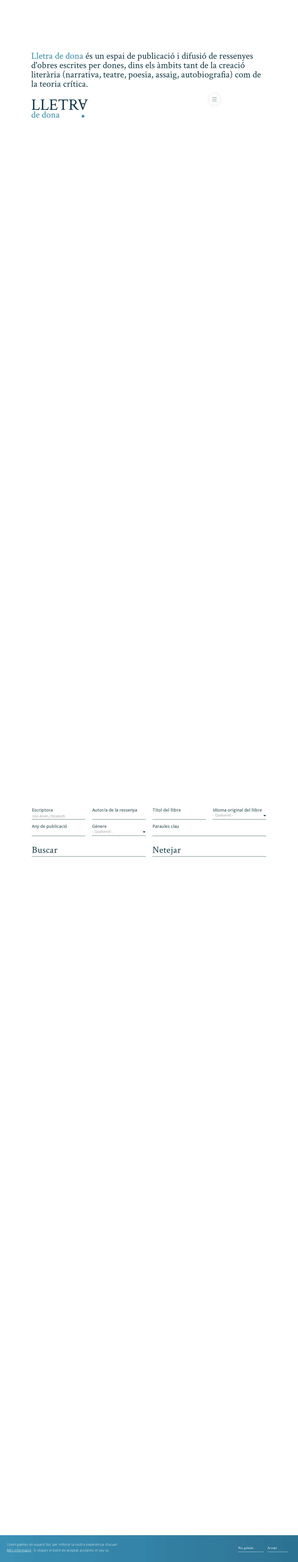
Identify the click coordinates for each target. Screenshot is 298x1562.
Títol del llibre (166, 810)
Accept (272, 1548)
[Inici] (59, 108)
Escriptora (42, 810)
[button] (239, 815)
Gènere (99, 826)
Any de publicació (49, 826)
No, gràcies (245, 1548)
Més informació (19, 1550)
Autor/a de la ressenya (114, 810)
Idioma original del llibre (237, 810)
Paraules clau (165, 826)
